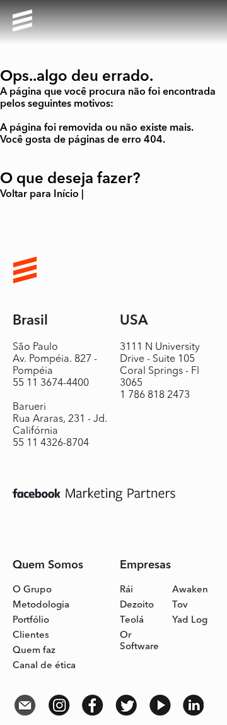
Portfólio (31, 620)
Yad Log (189, 620)
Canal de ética (44, 666)
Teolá (132, 620)
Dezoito (137, 605)
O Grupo (32, 590)
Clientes (31, 635)
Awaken (190, 590)
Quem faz (34, 651)
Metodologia (41, 605)
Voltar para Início (39, 194)
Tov (180, 605)
